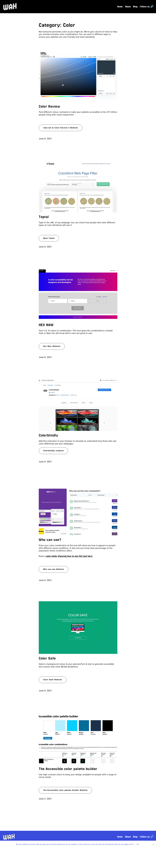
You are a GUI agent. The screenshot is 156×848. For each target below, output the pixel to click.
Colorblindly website (53, 451)
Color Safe (47, 658)
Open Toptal (49, 238)
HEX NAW (46, 325)
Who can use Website (53, 569)
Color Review (49, 106)
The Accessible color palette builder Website (65, 790)
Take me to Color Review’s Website (60, 128)
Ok (138, 844)
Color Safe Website (52, 680)
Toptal (44, 217)
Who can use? (50, 540)
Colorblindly (48, 435)
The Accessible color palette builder (68, 769)
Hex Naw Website (51, 346)
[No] (153, 844)
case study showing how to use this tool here (69, 556)
